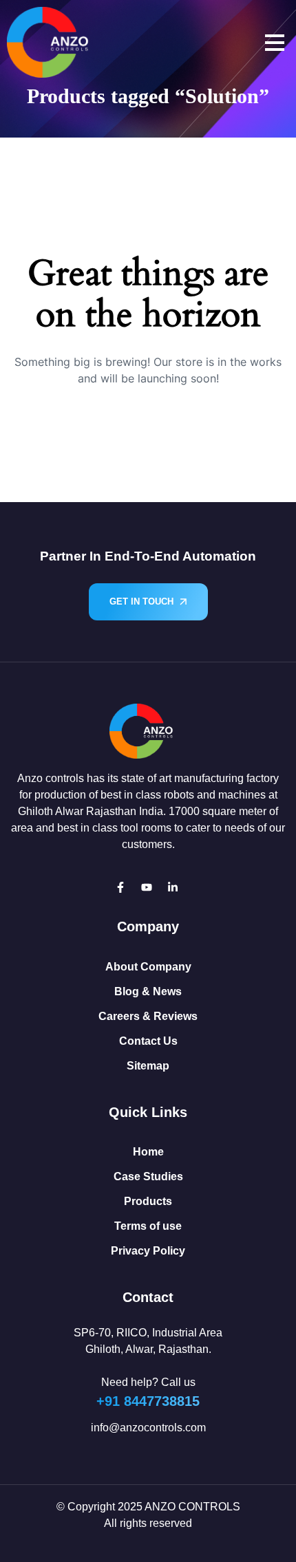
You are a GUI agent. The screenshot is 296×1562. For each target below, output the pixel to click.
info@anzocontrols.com (148, 1427)
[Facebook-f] (120, 887)
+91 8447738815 (148, 1401)
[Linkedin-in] (172, 887)
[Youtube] (146, 887)
